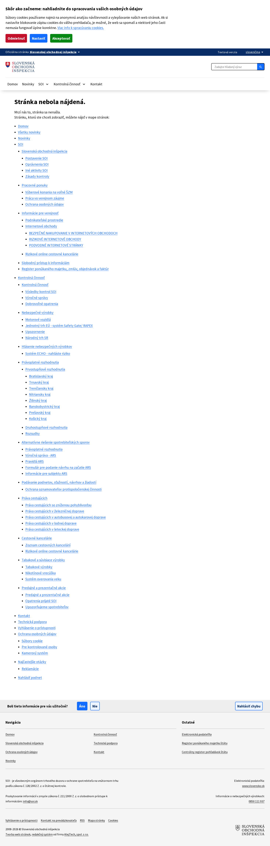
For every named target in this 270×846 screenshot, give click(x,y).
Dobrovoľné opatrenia (41, 304)
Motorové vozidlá (38, 319)
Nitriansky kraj (39, 394)
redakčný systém (42, 834)
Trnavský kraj (39, 382)
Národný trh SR (36, 337)
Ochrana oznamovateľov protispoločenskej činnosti (63, 489)
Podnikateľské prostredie (44, 220)
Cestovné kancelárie (37, 538)
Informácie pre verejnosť (40, 213)
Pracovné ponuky (35, 185)
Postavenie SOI (36, 158)
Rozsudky (32, 433)
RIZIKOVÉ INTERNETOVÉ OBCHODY (55, 239)
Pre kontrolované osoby (39, 647)
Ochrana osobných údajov (44, 204)
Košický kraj (37, 418)
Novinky (28, 84)
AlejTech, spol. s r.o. (76, 834)
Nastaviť (38, 38)
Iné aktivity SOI (36, 170)
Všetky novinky (29, 132)
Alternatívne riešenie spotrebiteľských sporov (56, 442)
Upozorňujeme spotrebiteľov (47, 607)
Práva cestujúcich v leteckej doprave (52, 529)
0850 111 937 (256, 801)
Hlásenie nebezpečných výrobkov (47, 346)
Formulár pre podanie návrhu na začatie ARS (58, 467)
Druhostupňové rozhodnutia (46, 427)
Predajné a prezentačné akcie (44, 588)
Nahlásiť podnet (30, 677)
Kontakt (96, 84)
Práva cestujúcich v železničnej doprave (54, 511)
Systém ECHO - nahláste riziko (47, 353)
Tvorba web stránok (18, 834)
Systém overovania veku (43, 579)
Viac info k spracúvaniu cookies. (80, 28)
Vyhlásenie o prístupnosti (36, 628)
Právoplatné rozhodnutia (40, 362)
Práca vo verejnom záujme (44, 198)
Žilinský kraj (38, 400)
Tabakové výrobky (38, 567)
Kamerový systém (35, 653)
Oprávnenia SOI (36, 164)
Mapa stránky (96, 820)
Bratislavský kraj (41, 376)
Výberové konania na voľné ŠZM (49, 192)
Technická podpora (32, 622)
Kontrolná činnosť (31, 277)
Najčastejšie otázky (32, 662)
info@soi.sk (30, 801)
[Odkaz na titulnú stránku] (20, 66)
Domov (12, 84)
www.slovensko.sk (253, 786)
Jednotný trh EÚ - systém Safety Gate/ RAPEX (59, 325)
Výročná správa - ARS (40, 455)
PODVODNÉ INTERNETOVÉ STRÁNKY (56, 245)
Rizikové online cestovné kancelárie (51, 254)
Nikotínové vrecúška (40, 573)
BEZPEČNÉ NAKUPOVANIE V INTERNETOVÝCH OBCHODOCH (73, 233)
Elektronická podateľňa (197, 734)
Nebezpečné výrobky (37, 312)
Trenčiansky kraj (41, 388)
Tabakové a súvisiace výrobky (43, 560)
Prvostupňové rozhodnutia (45, 369)
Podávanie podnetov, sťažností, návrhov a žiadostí (59, 482)
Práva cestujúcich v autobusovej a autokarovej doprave (65, 517)
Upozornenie (35, 331)
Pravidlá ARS (34, 461)
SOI (20, 144)
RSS (82, 820)
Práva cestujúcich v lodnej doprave (51, 523)
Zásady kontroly (37, 176)
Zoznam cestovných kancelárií (48, 545)
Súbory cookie (32, 641)
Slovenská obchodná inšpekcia (44, 151)
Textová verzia (227, 52)
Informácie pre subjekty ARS (46, 473)
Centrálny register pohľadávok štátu (205, 752)
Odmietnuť (16, 38)
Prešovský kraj (39, 412)
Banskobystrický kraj (44, 406)
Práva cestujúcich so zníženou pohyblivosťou (58, 505)
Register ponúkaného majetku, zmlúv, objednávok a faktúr (65, 269)
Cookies (113, 820)
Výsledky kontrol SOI (40, 291)
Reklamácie (30, 669)
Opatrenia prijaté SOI (40, 601)
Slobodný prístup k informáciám (45, 263)
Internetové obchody (41, 226)
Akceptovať (61, 38)
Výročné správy (36, 297)
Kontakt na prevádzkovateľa (59, 820)
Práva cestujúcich (34, 498)
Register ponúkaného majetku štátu (204, 743)
